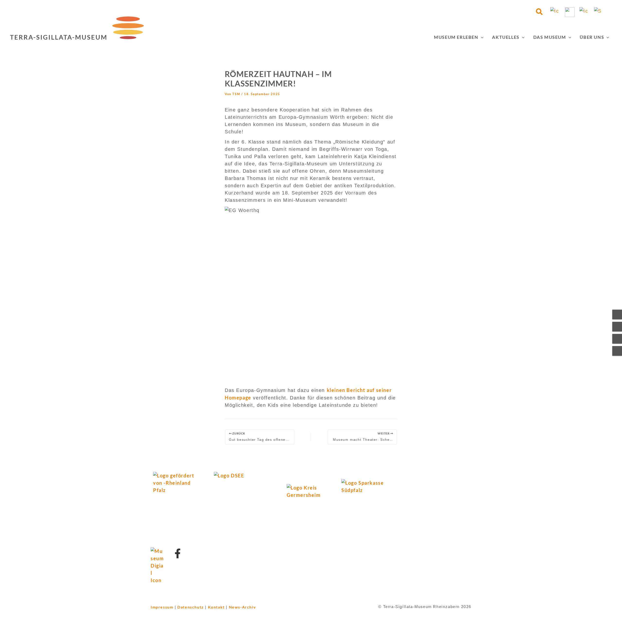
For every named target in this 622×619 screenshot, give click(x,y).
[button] (539, 12)
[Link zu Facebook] (178, 553)
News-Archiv (242, 607)
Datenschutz (190, 607)
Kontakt (216, 607)
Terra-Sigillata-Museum (58, 37)
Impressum (162, 607)
